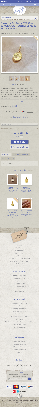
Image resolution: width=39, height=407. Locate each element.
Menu (5, 1)
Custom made (20, 283)
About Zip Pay (19, 314)
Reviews (20, 306)
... (13, 189)
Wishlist (29, 1)
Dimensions (6, 154)
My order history (19, 347)
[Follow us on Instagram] (25, 365)
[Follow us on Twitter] (17, 365)
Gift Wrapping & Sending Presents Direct (20, 322)
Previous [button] (4, 54)
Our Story (19, 248)
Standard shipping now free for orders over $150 (19, 5)
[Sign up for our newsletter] (8, 365)
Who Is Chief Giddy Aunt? (19, 261)
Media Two (19, 402)
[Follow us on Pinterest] (21, 365)
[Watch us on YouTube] (30, 365)
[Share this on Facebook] (17, 84)
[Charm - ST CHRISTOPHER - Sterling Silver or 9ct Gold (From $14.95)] (12, 179)
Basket (35, 1)
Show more (19, 101)
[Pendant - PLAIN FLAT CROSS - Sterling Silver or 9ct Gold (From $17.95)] (26, 203)
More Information (8, 158)
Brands (19, 289)
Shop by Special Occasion (10, 33)
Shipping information (19, 308)
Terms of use (19, 330)
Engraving (19, 319)
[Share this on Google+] (23, 84)
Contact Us (19, 264)
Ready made (19, 281)
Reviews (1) (25, 154)
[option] (19, 54)
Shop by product (19, 275)
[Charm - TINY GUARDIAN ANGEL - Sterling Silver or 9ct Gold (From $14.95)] (12, 203)
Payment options (19, 311)
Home (19, 245)
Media (19, 256)
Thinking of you (28, 33)
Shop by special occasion (19, 286)
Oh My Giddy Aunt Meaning (19, 258)
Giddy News (19, 253)
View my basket (19, 341)
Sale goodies (19, 291)
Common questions (19, 303)
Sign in (19, 352)
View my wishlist (19, 344)
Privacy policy (19, 327)
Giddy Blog (19, 250)
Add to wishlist (19, 147)
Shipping (16, 154)
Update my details (19, 349)
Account (21, 1)
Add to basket (20, 141)
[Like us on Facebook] (13, 365)
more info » (30, 112)
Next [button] (35, 54)
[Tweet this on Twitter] (20, 84)
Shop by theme (19, 278)
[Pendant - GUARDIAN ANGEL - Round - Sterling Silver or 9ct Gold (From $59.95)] (26, 179)
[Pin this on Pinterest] (26, 84)
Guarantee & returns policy (19, 316)
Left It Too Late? (19, 324)
